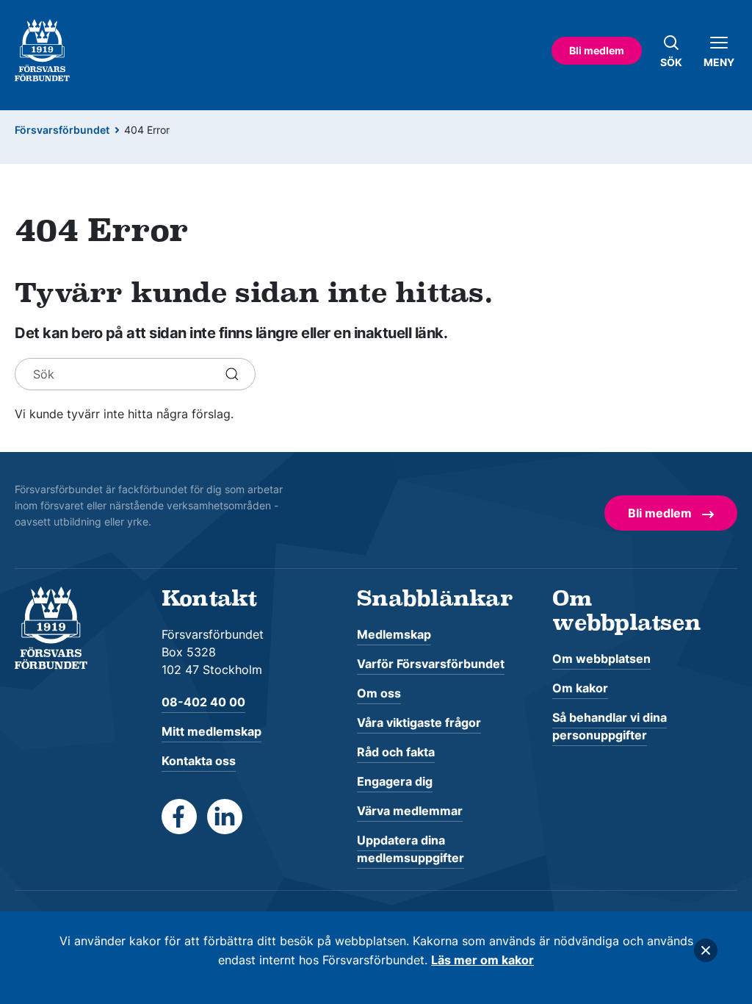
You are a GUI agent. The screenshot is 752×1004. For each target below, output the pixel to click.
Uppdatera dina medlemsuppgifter (410, 849)
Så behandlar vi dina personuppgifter (609, 726)
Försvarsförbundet (62, 129)
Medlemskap (394, 634)
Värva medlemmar (410, 810)
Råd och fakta (396, 752)
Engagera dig (395, 781)
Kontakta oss (199, 760)
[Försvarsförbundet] (51, 627)
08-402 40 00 (203, 702)
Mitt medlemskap (211, 731)
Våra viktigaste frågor (419, 722)
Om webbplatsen (601, 658)
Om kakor (580, 688)
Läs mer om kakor (482, 960)
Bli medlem (596, 50)
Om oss (379, 693)
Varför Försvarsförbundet (431, 663)
